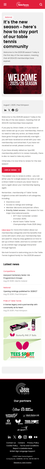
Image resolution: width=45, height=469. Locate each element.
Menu (5, 4)
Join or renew (10, 170)
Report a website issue (22, 448)
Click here (6, 230)
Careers (21, 443)
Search (40, 4)
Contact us (11, 443)
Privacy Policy (33, 443)
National (8, 17)
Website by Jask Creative (22, 463)
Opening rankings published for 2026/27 (20, 291)
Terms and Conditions (29, 445)
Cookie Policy (12, 445)
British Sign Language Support (22, 451)
